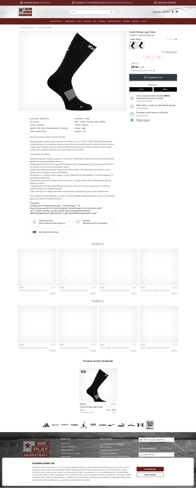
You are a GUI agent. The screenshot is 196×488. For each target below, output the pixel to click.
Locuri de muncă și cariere (70, 453)
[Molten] (102, 425)
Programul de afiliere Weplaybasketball (114, 456)
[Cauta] (111, 12)
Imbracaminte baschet (27, 27)
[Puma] (121, 425)
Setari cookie (65, 456)
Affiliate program (67, 450)
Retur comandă (105, 447)
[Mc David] (93, 425)
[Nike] (112, 425)
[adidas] (46, 425)
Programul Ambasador (108, 453)
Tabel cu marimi (171, 52)
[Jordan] (84, 425)
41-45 (158, 57)
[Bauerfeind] (55, 425)
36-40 (148, 57)
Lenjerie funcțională (45, 27)
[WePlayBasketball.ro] (39, 449)
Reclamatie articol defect (109, 450)
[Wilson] (150, 425)
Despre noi (156, 12)
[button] (107, 12)
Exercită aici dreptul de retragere (112, 444)
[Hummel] (74, 425)
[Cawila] (65, 425)
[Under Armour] (140, 425)
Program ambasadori (69, 447)
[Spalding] (131, 425)
